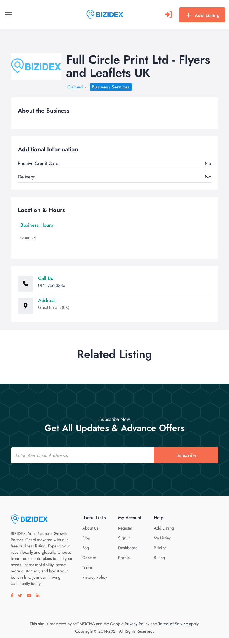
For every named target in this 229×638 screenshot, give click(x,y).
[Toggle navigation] (8, 14)
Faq (85, 548)
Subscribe (186, 455)
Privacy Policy (94, 577)
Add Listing (207, 15)
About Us (90, 528)
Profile (124, 558)
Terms (87, 567)
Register (125, 528)
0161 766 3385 (51, 285)
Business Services (111, 87)
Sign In (124, 538)
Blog (86, 538)
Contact (89, 558)
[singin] (168, 15)
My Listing (162, 538)
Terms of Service (173, 624)
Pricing (160, 548)
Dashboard (128, 548)
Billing (159, 558)
